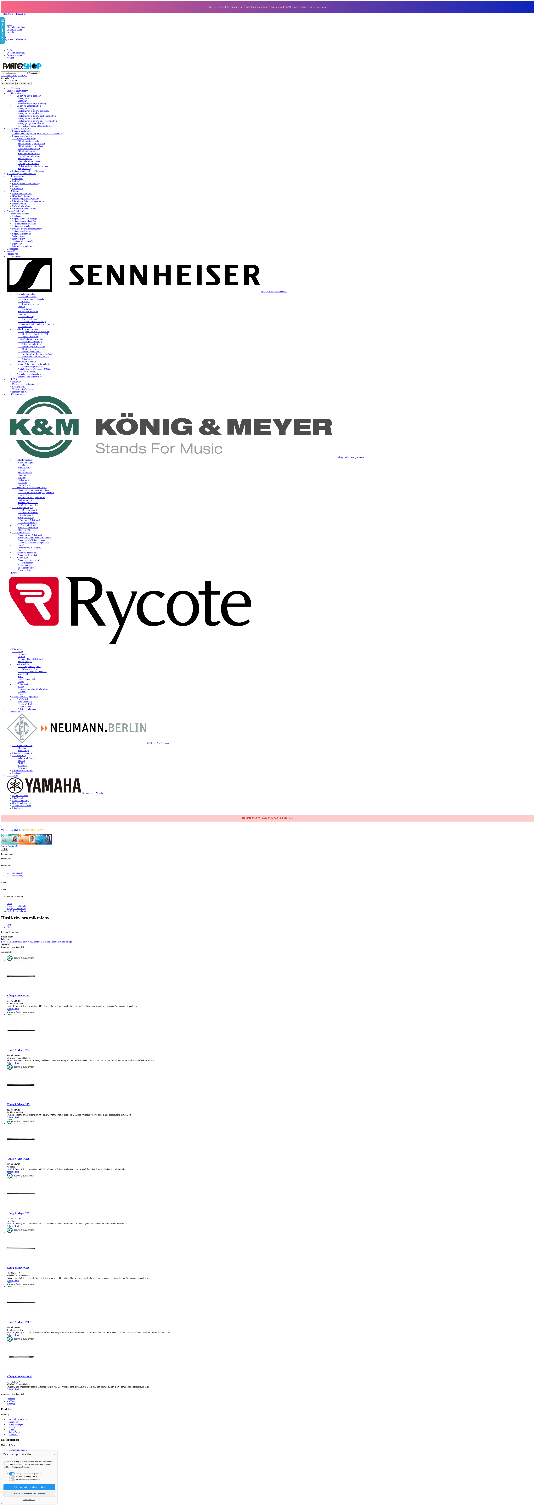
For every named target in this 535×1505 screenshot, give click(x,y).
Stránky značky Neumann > (159, 743)
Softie (20, 676)
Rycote (12, 573)
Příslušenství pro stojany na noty (32, 103)
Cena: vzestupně (52, 942)
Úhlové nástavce (25, 495)
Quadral (12, 1429)
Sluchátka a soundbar (24, 294)
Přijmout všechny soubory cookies (29, 1487)
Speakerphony (18, 387)
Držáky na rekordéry (27, 709)
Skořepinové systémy (29, 666)
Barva (23, 465)
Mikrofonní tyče (25, 158)
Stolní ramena (24, 475)
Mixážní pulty (18, 798)
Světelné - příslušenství (28, 502)
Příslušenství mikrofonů (22, 770)
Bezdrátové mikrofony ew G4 (33, 356)
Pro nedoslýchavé (28, 319)
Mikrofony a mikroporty (25, 329)
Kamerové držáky (26, 704)
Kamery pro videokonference (25, 384)
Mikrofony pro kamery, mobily (25, 198)
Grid (9, 925)
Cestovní (24, 301)
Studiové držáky (25, 701)
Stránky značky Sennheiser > (274, 291)
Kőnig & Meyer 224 (18, 1050)
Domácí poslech (27, 296)
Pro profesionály (23, 83)
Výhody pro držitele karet (22, 830)
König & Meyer (16, 394)
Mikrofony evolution (29, 351)
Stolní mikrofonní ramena (29, 161)
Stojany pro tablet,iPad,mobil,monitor (34, 537)
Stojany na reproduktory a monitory (33, 490)
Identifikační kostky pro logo (25, 696)
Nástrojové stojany (22, 507)
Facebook (11, 1399)
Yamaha (12, 775)
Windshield (23, 674)
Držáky (17, 651)
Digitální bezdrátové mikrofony (34, 331)
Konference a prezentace (31, 349)
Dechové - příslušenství (28, 512)
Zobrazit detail (13, 1008)
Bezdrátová (25, 326)
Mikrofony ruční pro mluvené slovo (28, 201)
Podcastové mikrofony (22, 193)
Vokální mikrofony (28, 336)
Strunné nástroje (27, 522)
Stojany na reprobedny (22, 136)
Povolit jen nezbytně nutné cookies (29, 1494)
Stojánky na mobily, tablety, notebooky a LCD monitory (37, 133)
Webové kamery (19, 236)
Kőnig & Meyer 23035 (19, 1376)
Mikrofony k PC (19, 203)
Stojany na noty (25, 98)
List (8, 927)
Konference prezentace (30, 366)
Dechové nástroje (28, 510)
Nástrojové (22, 768)
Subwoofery (17, 178)
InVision (21, 656)
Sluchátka (13, 88)
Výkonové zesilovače (21, 805)
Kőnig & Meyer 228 (18, 1267)
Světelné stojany (25, 500)
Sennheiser (14, 256)
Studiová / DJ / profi (29, 304)
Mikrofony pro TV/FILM (31, 346)
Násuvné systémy (28, 669)
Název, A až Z (27, 942)
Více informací (29, 1500)
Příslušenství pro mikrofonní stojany (33, 166)
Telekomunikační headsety (32, 321)
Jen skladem (17, 873)
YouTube (11, 1401)
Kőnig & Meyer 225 (18, 1104)
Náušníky (16, 382)
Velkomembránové (26, 758)
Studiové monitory (22, 745)
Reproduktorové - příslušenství (31, 497)
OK (4, 849)
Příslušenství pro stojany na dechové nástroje (37, 121)
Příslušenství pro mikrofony (24, 208)
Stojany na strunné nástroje (30, 113)
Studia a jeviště (21, 532)
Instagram (11, 1404)
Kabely (21, 686)
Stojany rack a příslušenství (30, 535)
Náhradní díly (26, 316)
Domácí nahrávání (20, 795)
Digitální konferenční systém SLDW (34, 369)
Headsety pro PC (19, 392)
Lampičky (22, 101)
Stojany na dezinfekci (21, 234)
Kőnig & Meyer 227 (18, 1213)
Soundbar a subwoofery (17, 91)
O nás (9, 24)
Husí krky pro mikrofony (29, 156)
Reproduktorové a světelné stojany (29, 487)
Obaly (20, 694)
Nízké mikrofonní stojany (29, 148)
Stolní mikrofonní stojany (29, 153)
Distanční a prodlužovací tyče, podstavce (36, 492)
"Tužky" (21, 763)
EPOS (12, 379)
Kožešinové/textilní (26, 679)
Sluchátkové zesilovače (22, 241)
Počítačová (25, 309)
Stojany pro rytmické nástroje (31, 123)
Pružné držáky (20, 699)
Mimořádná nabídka (18, 213)
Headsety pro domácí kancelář (31, 299)
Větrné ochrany (21, 664)
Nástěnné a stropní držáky (29, 505)
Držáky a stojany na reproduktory (27, 229)
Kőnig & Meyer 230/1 (19, 1322)
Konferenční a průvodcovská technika (31, 364)
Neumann (13, 711)
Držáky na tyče (24, 706)
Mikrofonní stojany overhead (30, 146)
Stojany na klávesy (26, 108)
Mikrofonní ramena (26, 151)
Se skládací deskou (26, 568)
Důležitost (16, 942)
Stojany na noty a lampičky (26, 96)
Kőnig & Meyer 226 (18, 1158)
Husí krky (22, 470)
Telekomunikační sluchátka (24, 224)
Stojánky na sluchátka (21, 131)
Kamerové (22, 765)
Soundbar (22, 314)
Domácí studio (13, 249)
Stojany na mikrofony (24, 138)
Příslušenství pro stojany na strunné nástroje (37, 116)
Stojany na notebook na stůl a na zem (28, 171)
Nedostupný (17, 875)
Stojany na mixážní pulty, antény (32, 540)
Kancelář (11, 251)
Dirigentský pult (25, 565)
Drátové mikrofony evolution (30, 339)
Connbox (22, 654)
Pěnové (21, 681)
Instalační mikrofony (27, 372)
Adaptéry (22, 691)
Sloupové (16, 186)
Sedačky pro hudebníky (25, 525)
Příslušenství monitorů (22, 753)
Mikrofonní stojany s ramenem (31, 143)
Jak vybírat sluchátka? (10, 846)
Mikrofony (14, 191)
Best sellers (6, 942)
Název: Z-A (39, 942)
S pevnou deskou (25, 570)
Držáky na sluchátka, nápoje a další (33, 542)
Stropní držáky (24, 168)
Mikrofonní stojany (23, 460)
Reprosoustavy (15, 176)
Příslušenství (17, 188)
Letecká (21, 306)
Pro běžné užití (8, 83)
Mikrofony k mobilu (27, 361)
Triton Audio (14, 1432)
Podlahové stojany (26, 462)
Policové (16, 181)
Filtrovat (5, 944)
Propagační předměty (16, 211)
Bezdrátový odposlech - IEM (33, 334)
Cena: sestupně (66, 942)
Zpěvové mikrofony (21, 206)
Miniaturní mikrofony (29, 344)
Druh (22, 482)
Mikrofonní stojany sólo (28, 141)
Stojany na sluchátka (21, 226)
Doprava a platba (14, 29)
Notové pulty (20, 558)
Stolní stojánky (24, 467)
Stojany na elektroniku (19, 128)
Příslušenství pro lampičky (29, 547)
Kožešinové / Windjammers (32, 671)
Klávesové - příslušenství (29, 520)
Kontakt (10, 32)
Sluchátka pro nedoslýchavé (26, 374)
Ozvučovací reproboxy (22, 803)
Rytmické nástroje (26, 515)
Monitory (22, 748)
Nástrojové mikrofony (22, 196)
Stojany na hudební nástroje (26, 106)
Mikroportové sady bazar (23, 246)
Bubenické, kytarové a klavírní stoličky (35, 126)
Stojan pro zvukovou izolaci (30, 560)
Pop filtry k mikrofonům (28, 163)
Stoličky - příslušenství (28, 527)
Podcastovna (12, 254)
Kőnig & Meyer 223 (18, 995)
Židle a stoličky (24, 530)
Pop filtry (22, 477)
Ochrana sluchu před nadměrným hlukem (36, 324)
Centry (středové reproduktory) (26, 183)
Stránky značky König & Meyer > (351, 457)
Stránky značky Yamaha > (93, 793)
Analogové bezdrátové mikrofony (35, 354)
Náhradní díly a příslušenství (30, 659)
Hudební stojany (16, 93)
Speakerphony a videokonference (21, 173)
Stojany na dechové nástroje (30, 118)
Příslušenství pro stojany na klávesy (33, 111)
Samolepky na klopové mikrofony (33, 689)
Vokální (21, 760)
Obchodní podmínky (16, 27)
